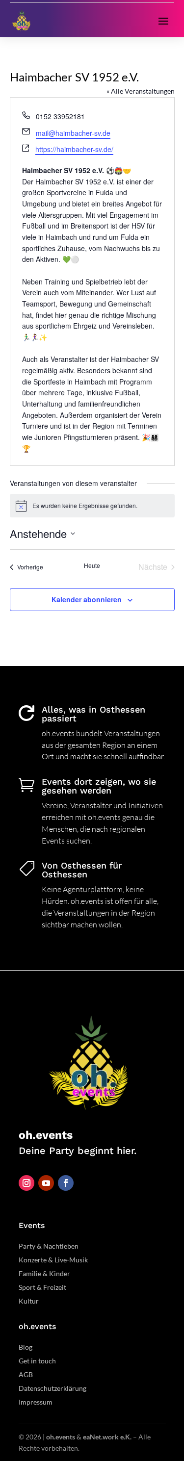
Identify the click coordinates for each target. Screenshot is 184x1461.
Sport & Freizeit (42, 1287)
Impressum (36, 1402)
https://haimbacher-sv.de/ (74, 149)
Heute (92, 565)
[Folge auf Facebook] (66, 1183)
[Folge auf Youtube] (46, 1183)
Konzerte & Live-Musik (53, 1260)
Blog (25, 1347)
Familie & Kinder (44, 1273)
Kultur (29, 1301)
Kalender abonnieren (87, 599)
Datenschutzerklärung (52, 1388)
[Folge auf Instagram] (26, 1183)
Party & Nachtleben (49, 1246)
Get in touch (37, 1361)
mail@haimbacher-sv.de (73, 133)
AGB (26, 1374)
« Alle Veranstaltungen (140, 91)
